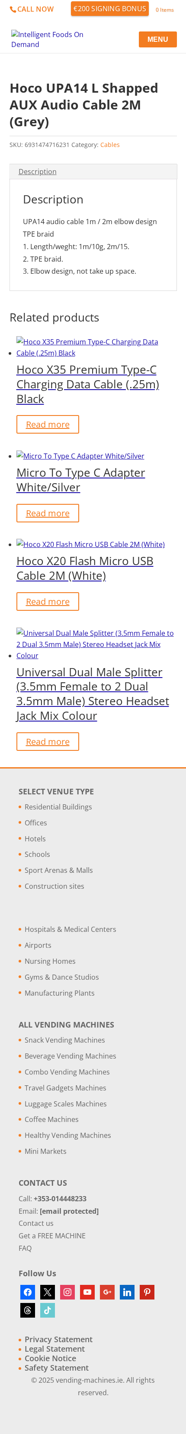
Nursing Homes (50, 961)
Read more (48, 424)
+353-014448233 (60, 1198)
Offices (36, 823)
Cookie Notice (50, 1358)
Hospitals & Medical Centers (70, 929)
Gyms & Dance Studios (62, 977)
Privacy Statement (59, 1339)
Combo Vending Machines (67, 1072)
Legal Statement (55, 1349)
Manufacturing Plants (60, 993)
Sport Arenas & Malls (59, 870)
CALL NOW (35, 9)
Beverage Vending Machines (70, 1056)
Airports (38, 945)
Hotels (35, 839)
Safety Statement (57, 1368)
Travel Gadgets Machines (65, 1088)
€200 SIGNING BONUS (110, 8)
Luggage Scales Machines (66, 1104)
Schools (37, 854)
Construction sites (54, 886)
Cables (110, 145)
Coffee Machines (52, 1119)
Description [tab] (38, 171)
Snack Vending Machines (65, 1040)
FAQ (25, 1248)
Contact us (36, 1223)
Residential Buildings (58, 807)
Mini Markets (46, 1151)
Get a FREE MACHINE (52, 1235)
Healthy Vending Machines (68, 1135)
